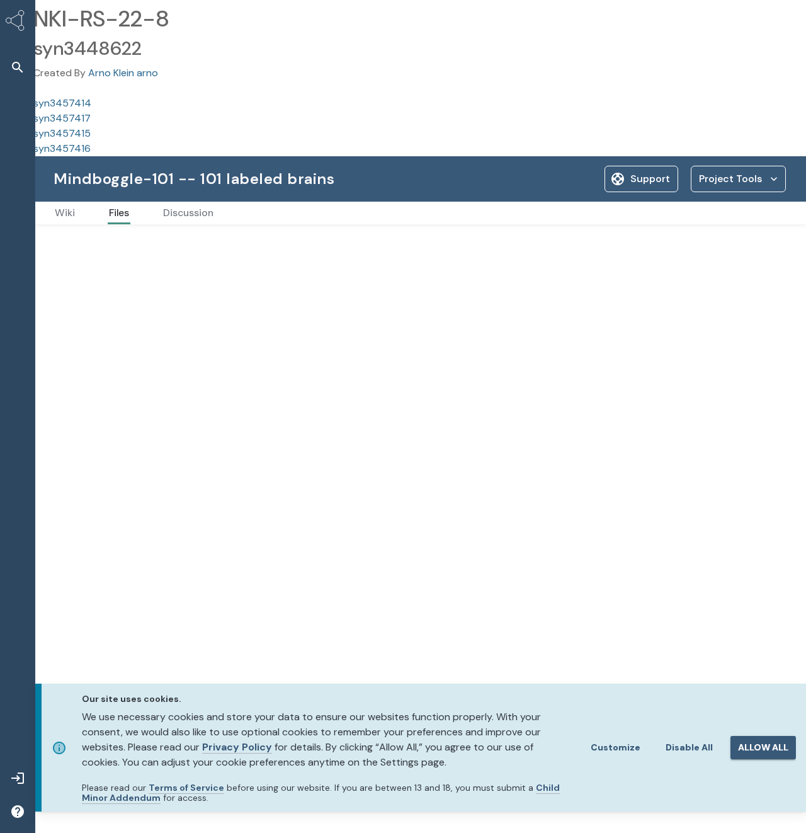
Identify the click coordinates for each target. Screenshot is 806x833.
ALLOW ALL (763, 747)
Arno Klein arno (123, 72)
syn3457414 (62, 103)
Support (650, 178)
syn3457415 (62, 133)
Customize (615, 747)
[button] (17, 67)
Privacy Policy (237, 747)
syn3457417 (62, 118)
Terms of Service (186, 787)
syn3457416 (62, 148)
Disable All (689, 747)
